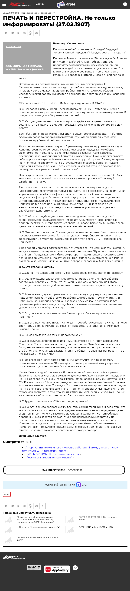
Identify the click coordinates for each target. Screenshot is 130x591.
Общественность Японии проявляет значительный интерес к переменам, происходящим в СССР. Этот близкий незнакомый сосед (28, 521)
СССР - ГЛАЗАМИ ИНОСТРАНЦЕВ (96, 527)
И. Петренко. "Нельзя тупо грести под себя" (38, 527)
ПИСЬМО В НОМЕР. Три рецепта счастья (52, 454)
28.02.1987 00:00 (11, 13)
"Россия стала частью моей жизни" (49, 457)
